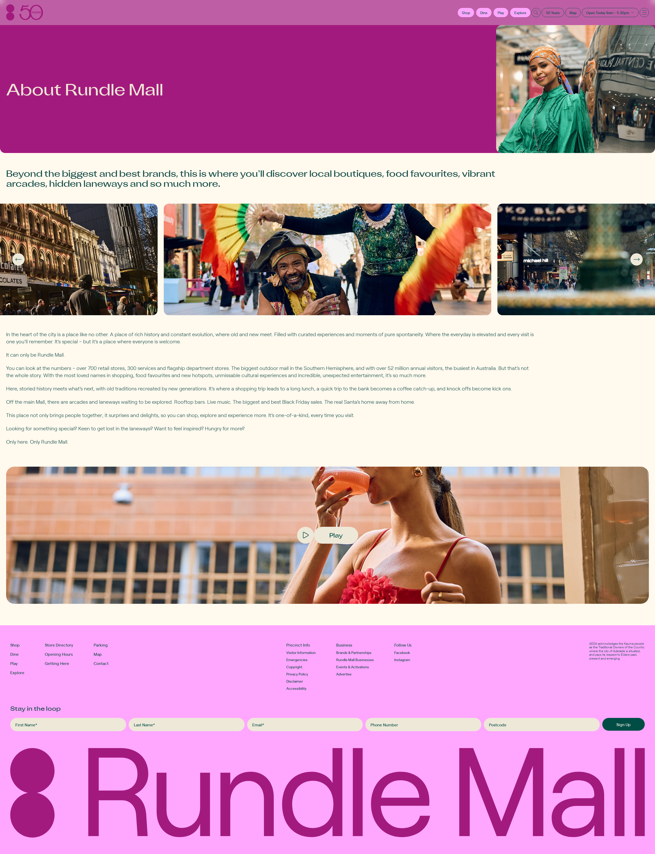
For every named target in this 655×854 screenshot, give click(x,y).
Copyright (294, 666)
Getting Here (57, 663)
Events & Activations (352, 666)
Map (573, 12)
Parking (101, 645)
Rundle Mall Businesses (355, 659)
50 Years (553, 12)
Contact (101, 663)
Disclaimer (294, 681)
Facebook (402, 652)
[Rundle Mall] (24, 12)
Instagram (402, 659)
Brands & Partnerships (354, 652)
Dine (483, 12)
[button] (466, 12)
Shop (15, 645)
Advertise (344, 673)
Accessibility (296, 688)
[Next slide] (636, 259)
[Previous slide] (18, 259)
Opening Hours (59, 654)
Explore (520, 12)
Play (501, 12)
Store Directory (59, 645)
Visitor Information (301, 652)
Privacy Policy (297, 673)
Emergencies (297, 659)
